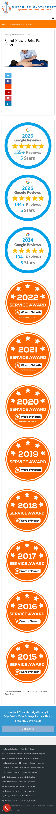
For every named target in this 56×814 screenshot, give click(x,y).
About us (41, 763)
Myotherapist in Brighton (10, 791)
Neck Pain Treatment (9, 777)
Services (32, 763)
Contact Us (28, 728)
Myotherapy (23, 763)
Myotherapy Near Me (31, 758)
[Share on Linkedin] (8, 103)
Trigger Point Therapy (30, 772)
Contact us (5, 767)
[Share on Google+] (8, 92)
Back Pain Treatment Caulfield (12, 753)
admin (14, 34)
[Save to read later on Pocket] (8, 98)
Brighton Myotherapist (28, 791)
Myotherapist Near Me (9, 763)
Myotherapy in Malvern (10, 796)
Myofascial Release (37, 767)
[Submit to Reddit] (8, 86)
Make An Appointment (27, 781)
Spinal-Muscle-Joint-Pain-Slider (21, 24)
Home (4, 24)
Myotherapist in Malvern (10, 800)
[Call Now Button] (7, 808)
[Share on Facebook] (8, 81)
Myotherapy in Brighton (10, 786)
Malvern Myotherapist (28, 800)
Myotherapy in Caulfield (10, 749)
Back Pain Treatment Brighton (34, 753)
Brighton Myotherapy (27, 786)
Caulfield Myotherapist (9, 781)
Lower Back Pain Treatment (11, 772)
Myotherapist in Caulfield (26, 777)
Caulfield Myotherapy (27, 749)
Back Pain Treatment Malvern (12, 758)
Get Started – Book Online (20, 767)
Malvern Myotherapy (27, 796)
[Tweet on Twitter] (8, 75)
